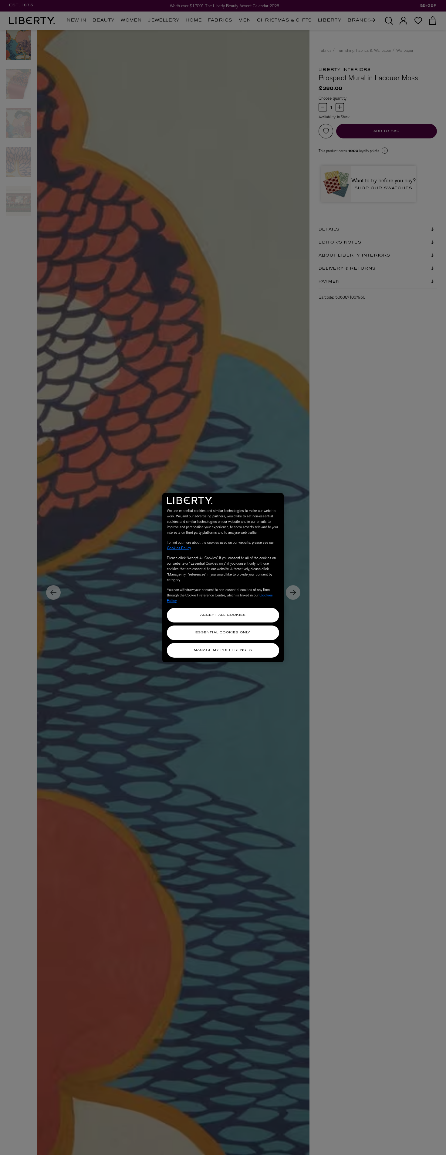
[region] (223, 577)
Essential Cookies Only (222, 632)
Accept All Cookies (223, 615)
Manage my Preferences (223, 650)
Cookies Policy (179, 548)
